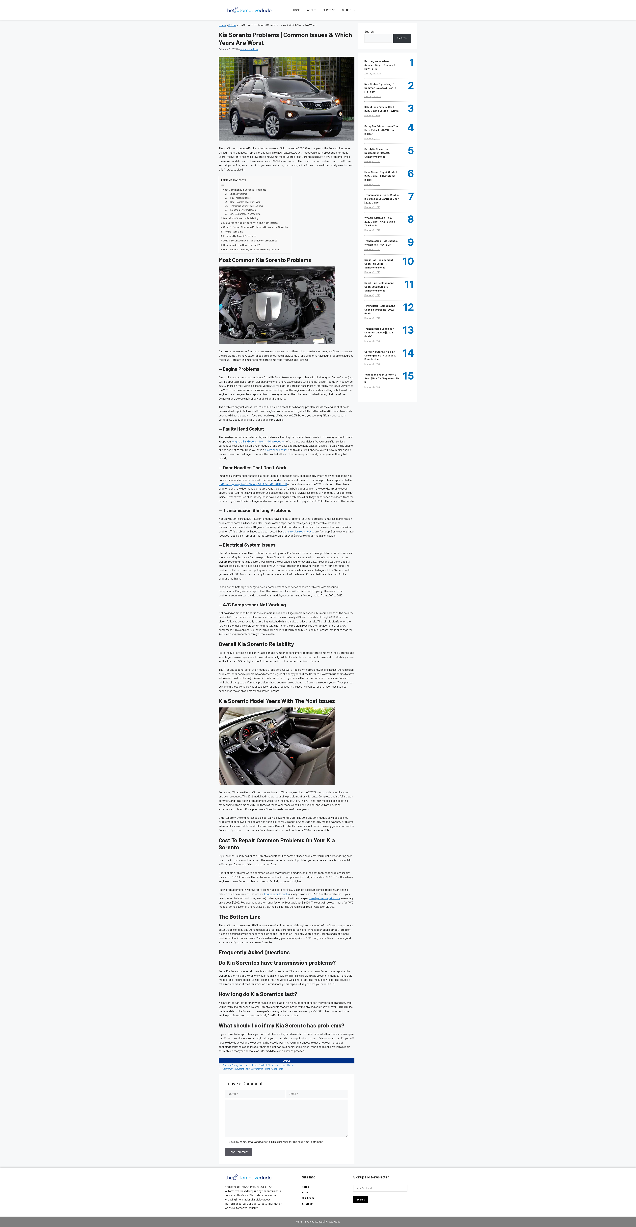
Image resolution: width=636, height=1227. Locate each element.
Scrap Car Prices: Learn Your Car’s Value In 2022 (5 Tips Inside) (381, 129)
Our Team (328, 10)
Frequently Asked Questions (239, 235)
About (311, 10)
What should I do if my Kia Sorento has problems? (252, 249)
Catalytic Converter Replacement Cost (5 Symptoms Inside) (377, 152)
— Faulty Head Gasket (239, 197)
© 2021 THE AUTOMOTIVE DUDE (310, 1222)
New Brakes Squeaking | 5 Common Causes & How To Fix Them (380, 87)
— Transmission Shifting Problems (245, 205)
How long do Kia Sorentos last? (241, 244)
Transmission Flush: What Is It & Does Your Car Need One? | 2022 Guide (381, 198)
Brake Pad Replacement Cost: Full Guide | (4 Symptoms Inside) (378, 263)
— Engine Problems (237, 193)
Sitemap (307, 1203)
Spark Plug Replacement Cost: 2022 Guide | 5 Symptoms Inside (379, 286)
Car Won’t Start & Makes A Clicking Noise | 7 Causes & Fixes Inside (380, 355)
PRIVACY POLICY (332, 1222)
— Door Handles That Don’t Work (244, 201)
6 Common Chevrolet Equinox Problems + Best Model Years (252, 1068)
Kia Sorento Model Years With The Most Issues (250, 222)
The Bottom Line (233, 231)
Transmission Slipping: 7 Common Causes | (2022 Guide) (379, 332)
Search (369, 31)
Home (296, 10)
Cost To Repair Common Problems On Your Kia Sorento (255, 227)
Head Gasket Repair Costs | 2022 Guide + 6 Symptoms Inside (380, 175)
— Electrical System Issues (242, 209)
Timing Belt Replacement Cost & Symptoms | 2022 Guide (379, 309)
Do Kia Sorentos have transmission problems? (250, 240)
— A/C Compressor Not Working (244, 213)
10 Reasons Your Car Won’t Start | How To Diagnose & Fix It (381, 378)
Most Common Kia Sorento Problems (244, 189)
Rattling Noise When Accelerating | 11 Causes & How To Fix (379, 64)
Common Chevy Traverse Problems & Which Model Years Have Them (257, 1065)
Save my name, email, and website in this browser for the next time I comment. (276, 1141)
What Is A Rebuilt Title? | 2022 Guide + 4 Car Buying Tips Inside (379, 221)
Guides (346, 10)
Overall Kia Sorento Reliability (240, 218)
